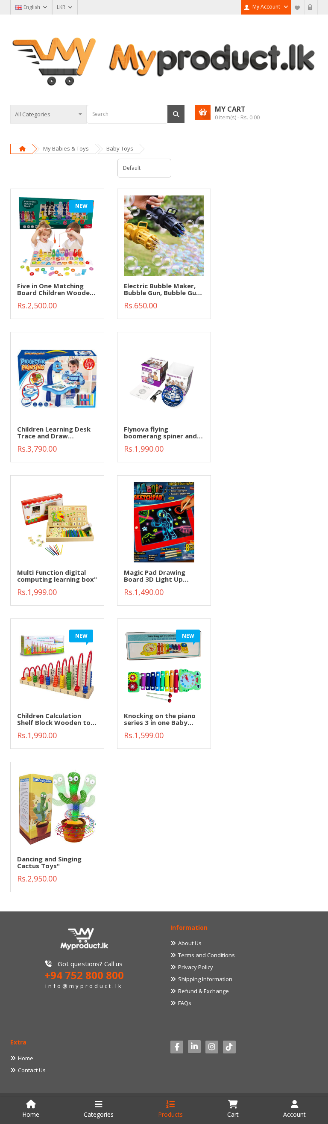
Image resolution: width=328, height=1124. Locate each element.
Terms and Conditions (206, 955)
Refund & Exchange (203, 991)
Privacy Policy (195, 967)
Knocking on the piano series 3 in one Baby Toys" (160, 719)
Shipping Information (205, 979)
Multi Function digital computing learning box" (57, 576)
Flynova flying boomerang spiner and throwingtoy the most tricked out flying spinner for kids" (160, 433)
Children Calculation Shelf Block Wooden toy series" (55, 719)
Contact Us (32, 1070)
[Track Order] (311, 7)
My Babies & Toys (66, 148)
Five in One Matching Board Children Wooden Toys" (55, 289)
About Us (190, 943)
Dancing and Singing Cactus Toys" (49, 862)
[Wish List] (297, 7)
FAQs (184, 1003)
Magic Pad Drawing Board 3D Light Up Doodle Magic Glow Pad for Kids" (161, 576)
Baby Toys (119, 148)
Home (25, 1058)
